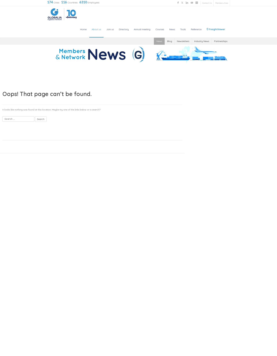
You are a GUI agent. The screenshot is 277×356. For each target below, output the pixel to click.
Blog (169, 41)
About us (96, 29)
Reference (196, 29)
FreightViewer (216, 29)
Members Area (221, 3)
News (172, 29)
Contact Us (207, 3)
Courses (159, 29)
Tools (183, 29)
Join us (110, 29)
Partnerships (220, 41)
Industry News (201, 41)
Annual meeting (142, 29)
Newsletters (183, 41)
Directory (124, 29)
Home (83, 29)
